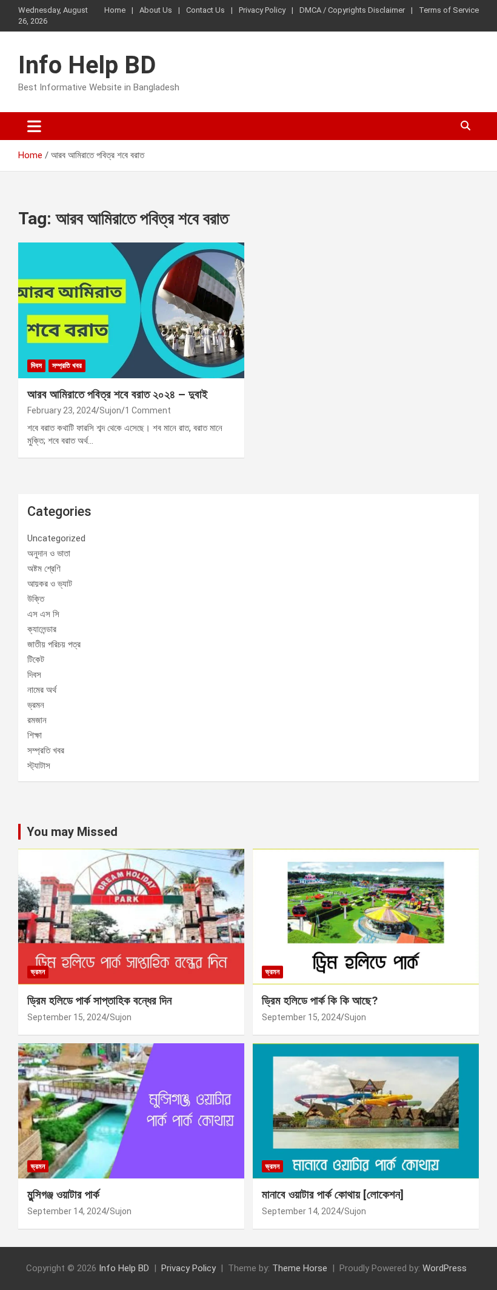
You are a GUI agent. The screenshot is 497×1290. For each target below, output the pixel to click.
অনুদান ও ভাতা (48, 553)
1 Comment (148, 410)
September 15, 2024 (66, 1017)
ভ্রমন (35, 705)
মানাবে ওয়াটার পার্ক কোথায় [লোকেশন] (333, 1194)
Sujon (110, 410)
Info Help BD (87, 65)
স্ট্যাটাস (38, 765)
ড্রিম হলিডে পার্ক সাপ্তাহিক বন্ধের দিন (99, 1001)
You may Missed (72, 831)
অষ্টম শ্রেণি (44, 568)
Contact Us (205, 10)
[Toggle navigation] (34, 126)
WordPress (444, 1268)
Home (114, 10)
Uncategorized (56, 538)
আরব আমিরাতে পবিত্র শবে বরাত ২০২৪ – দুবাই (117, 394)
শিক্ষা (34, 735)
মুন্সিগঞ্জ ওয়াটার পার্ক (63, 1194)
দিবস (36, 365)
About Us (155, 10)
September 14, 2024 (66, 1211)
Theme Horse (299, 1268)
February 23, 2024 (61, 410)
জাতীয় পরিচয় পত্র (54, 644)
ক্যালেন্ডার (41, 629)
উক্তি (35, 598)
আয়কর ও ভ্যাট (49, 583)
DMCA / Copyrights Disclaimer (352, 10)
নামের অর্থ (41, 689)
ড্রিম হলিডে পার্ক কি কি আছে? (320, 1001)
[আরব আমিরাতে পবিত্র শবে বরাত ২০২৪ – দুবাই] (131, 310)
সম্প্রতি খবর (67, 365)
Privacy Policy (262, 10)
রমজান (37, 720)
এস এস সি (43, 614)
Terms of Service (449, 10)
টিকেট (35, 659)
